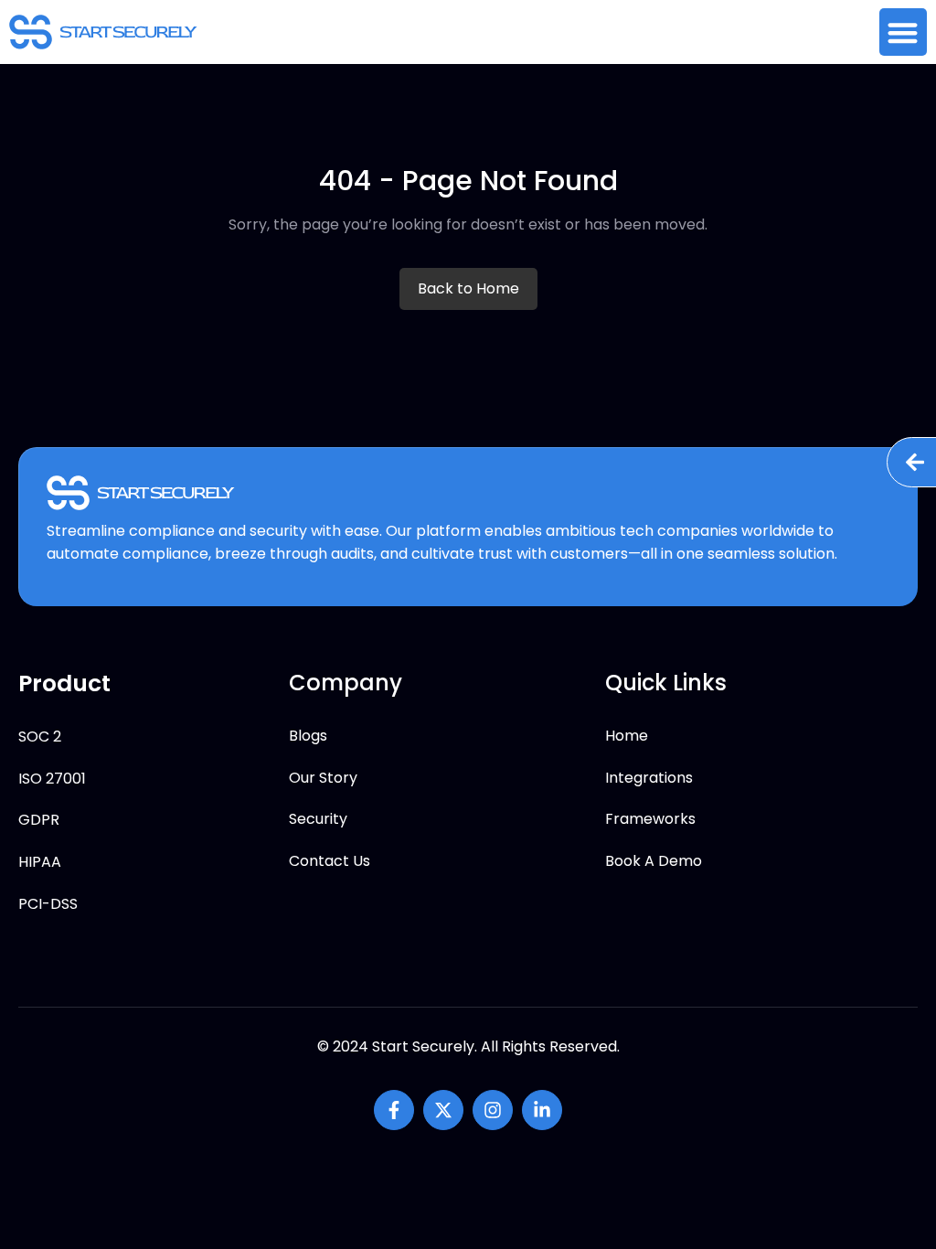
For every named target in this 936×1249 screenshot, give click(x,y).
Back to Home (468, 288)
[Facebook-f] (394, 1110)
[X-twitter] (443, 1110)
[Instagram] (493, 1110)
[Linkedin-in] (542, 1110)
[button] (903, 32)
